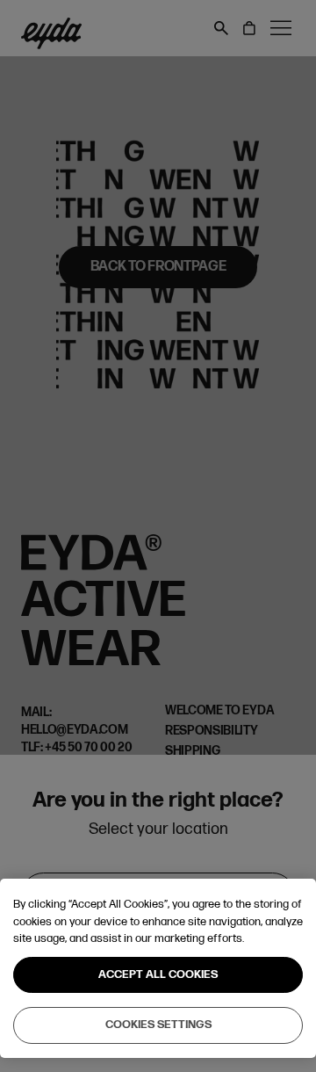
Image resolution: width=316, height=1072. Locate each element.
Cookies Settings (158, 1025)
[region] (158, 968)
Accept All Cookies (158, 974)
